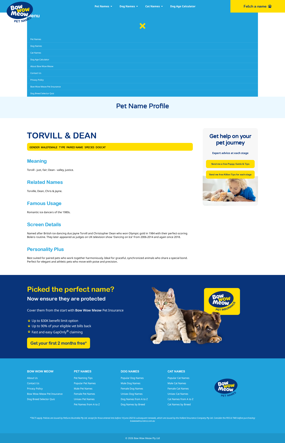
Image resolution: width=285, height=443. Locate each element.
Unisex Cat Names (178, 393)
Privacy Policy (35, 388)
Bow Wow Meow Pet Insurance (45, 393)
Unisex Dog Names (131, 393)
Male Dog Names (130, 383)
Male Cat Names (177, 383)
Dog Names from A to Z (134, 399)
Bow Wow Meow (88, 310)
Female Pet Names (84, 393)
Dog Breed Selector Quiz (41, 399)
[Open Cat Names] (162, 6)
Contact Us (33, 383)
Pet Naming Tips (83, 378)
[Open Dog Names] (137, 6)
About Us (32, 378)
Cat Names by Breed (179, 404)
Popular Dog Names (132, 378)
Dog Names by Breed (133, 404)
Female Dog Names (132, 388)
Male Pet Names (83, 388)
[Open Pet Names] (111, 6)
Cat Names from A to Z (180, 399)
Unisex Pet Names (84, 399)
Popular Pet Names (85, 383)
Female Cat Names (178, 388)
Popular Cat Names (178, 378)
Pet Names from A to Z (87, 404)
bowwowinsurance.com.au (142, 420)
